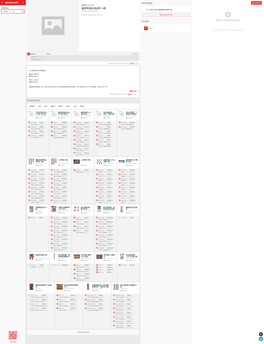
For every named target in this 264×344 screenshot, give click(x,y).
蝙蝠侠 (53, 106)
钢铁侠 (60, 106)
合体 (39, 106)
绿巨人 (68, 106)
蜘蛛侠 (82, 106)
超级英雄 (31, 106)
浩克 (75, 106)
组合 (46, 106)
